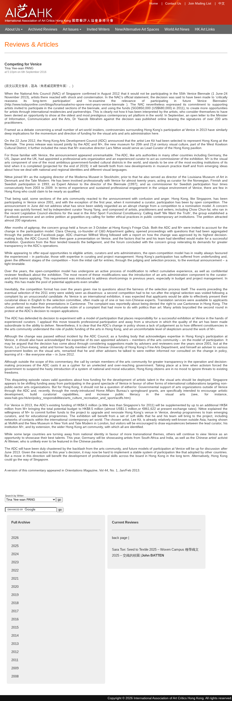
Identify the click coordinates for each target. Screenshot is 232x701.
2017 (15, 611)
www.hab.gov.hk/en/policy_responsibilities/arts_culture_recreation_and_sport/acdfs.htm (67, 398)
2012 (15, 652)
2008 (15, 676)
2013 (15, 644)
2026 (15, 538)
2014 (15, 635)
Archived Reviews (42, 29)
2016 (15, 619)
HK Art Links (205, 29)
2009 (15, 668)
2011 (14, 660)
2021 (15, 578)
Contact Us (173, 3)
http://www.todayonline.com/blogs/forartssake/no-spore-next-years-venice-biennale (65, 104)
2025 (15, 546)
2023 (15, 562)
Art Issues (72, 30)
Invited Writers (98, 29)
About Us (14, 30)
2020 (15, 586)
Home (153, 3)
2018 (15, 603)
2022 (15, 570)
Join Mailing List (199, 3)
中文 (221, 3)
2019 (15, 595)
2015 (15, 627)
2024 (15, 554)
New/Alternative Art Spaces (137, 29)
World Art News (176, 29)
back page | (120, 538)
